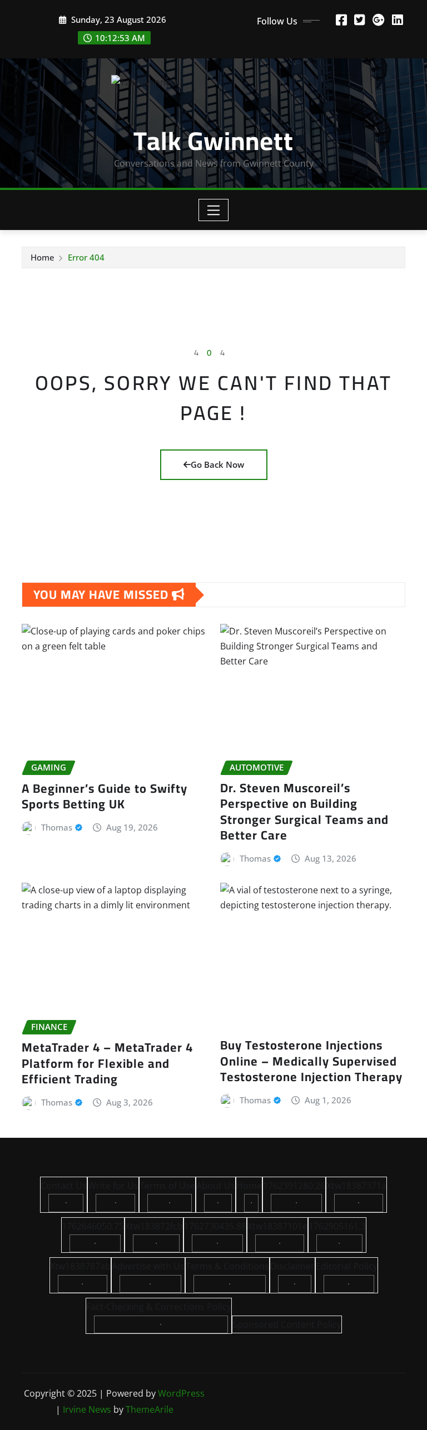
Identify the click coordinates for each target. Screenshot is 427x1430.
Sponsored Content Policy (286, 1324)
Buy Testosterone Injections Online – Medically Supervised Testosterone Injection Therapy (311, 1060)
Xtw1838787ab (80, 1266)
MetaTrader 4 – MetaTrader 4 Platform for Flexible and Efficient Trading (107, 1063)
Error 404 (86, 257)
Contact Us (64, 1185)
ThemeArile (149, 1409)
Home (42, 257)
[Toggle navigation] (213, 210)
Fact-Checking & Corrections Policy (158, 1307)
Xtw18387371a (356, 1185)
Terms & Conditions (227, 1266)
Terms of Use (167, 1185)
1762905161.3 (337, 1226)
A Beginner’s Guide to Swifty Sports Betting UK (104, 796)
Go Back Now (217, 464)
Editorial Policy (347, 1266)
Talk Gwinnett (213, 140)
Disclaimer (292, 1266)
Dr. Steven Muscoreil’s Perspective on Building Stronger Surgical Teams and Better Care (304, 811)
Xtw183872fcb (154, 1226)
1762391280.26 (294, 1185)
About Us (215, 1185)
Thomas (56, 827)
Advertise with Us (148, 1266)
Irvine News (87, 1409)
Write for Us (113, 1185)
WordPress (181, 1393)
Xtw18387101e (277, 1226)
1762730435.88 (215, 1226)
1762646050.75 (93, 1226)
